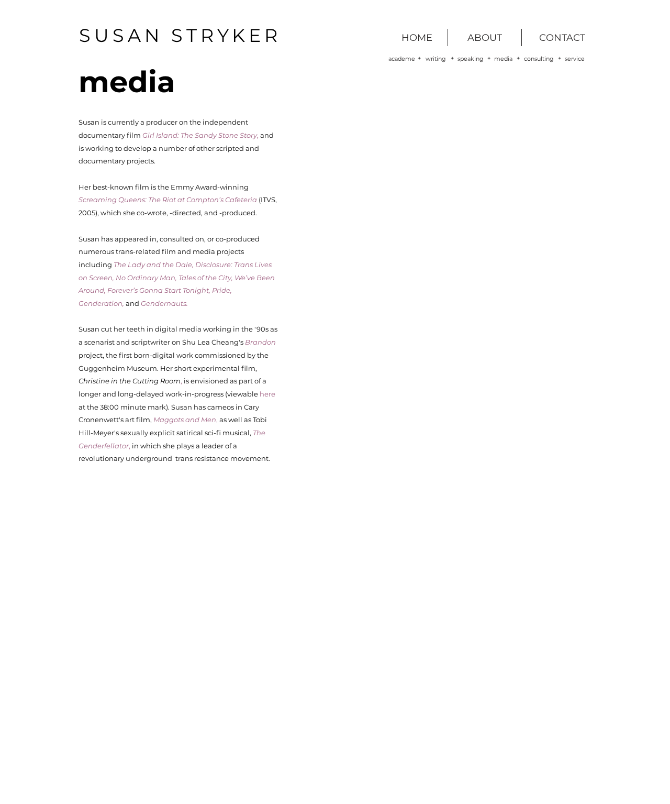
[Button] (200, 134)
